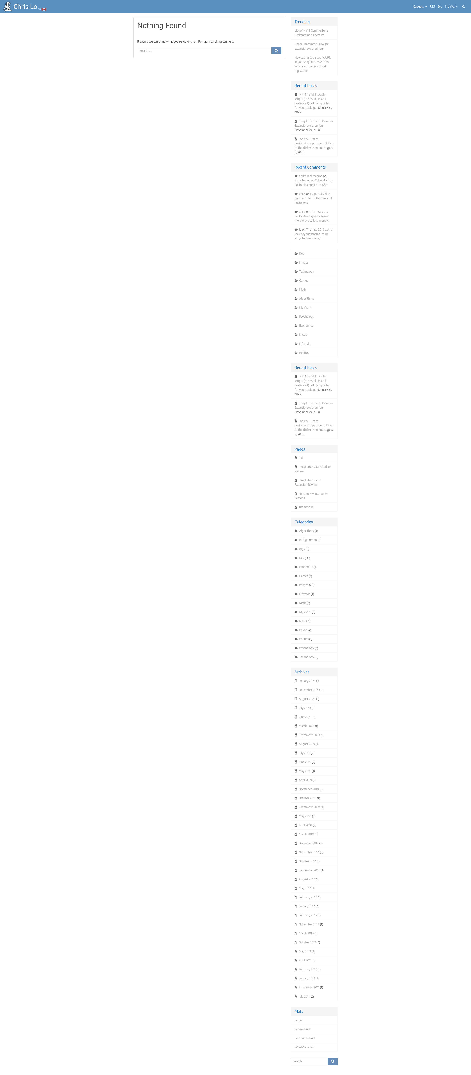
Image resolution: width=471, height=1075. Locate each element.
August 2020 (307, 699)
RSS (432, 6)
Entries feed (302, 1029)
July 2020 (305, 708)
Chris (302, 194)
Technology (306, 271)
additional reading (310, 176)
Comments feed (305, 1038)
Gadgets (418, 6)
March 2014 (306, 933)
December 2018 (309, 789)
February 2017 (308, 897)
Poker (303, 630)
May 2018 (305, 816)
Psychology (306, 316)
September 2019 (309, 735)
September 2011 (309, 987)
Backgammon (308, 540)
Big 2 (302, 549)
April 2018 (305, 825)
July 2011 (304, 996)
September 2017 (309, 870)
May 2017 (305, 888)
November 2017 (309, 852)
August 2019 (307, 744)
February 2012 (308, 969)
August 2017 (307, 879)
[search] (463, 6)
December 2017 (308, 843)
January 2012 (307, 978)
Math (302, 289)
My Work (451, 6)
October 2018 (307, 798)
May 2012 (305, 951)
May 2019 (305, 771)
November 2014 (309, 924)
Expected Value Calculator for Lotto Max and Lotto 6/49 (313, 198)
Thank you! (306, 507)
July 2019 (304, 753)
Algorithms (306, 298)
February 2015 (308, 915)
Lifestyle (304, 343)
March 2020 (306, 726)
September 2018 (309, 807)
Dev (301, 253)
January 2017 (307, 906)
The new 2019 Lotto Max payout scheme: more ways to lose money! (312, 216)
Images (303, 262)
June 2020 (305, 717)
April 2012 (305, 960)
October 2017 (307, 861)
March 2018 (306, 834)
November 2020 (309, 690)
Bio (440, 6)
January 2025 (307, 681)
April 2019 (305, 780)
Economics (306, 325)
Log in (299, 1020)
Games (303, 280)
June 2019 (305, 762)
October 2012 (307, 942)
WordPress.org (304, 1047)
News (303, 334)
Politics (304, 352)
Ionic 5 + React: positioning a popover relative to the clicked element (314, 143)
